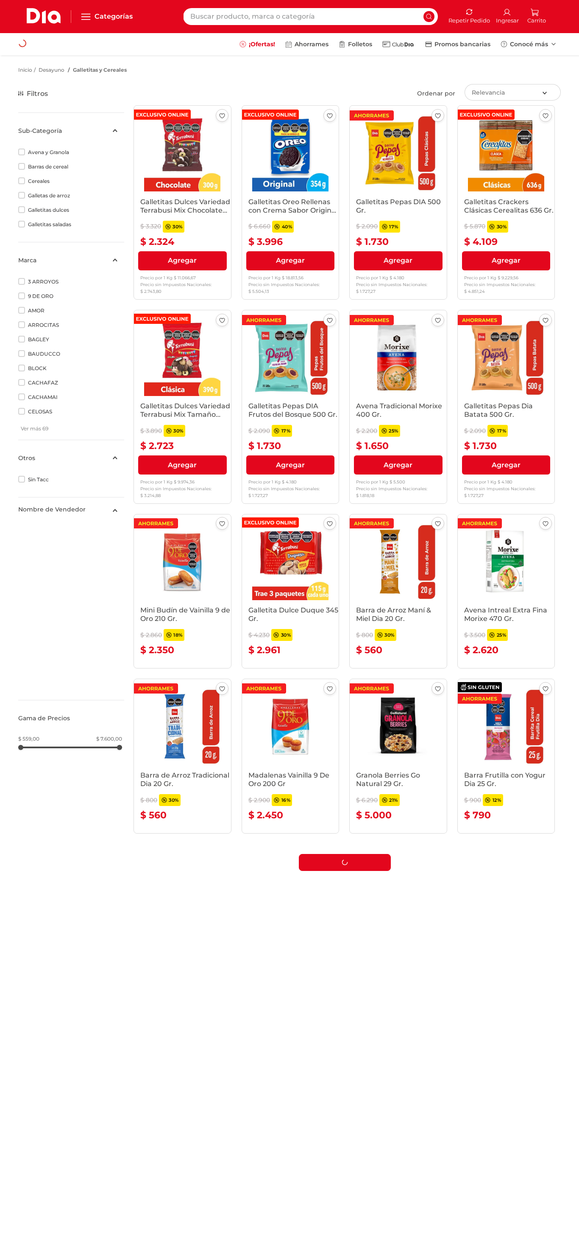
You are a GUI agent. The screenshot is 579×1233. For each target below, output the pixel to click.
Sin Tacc (38, 479)
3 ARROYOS (43, 281)
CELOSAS (40, 411)
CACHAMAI (43, 397)
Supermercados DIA (54, 527)
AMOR (36, 310)
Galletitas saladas (49, 224)
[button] (71, 131)
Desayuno (51, 70)
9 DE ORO (40, 296)
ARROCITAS (43, 325)
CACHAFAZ (43, 382)
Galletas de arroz (49, 195)
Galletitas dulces (48, 210)
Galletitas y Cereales (100, 70)
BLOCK (37, 368)
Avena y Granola (48, 152)
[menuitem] (257, 44)
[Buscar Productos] (428, 16)
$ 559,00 (28, 584)
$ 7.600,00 (109, 584)
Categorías (114, 16)
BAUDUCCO (44, 354)
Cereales (39, 181)
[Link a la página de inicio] (25, 70)
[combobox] (310, 16)
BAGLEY (38, 339)
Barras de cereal (48, 166)
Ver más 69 (34, 428)
